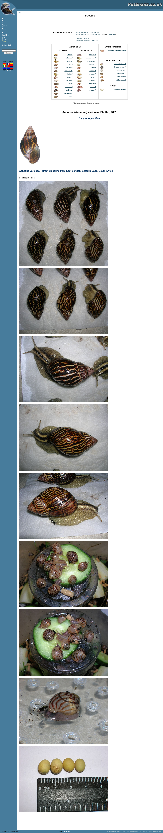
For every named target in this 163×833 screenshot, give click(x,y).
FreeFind (11, 55)
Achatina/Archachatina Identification (87, 40)
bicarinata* (92, 55)
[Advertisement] (89, 24)
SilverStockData (157, 831)
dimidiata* (92, 71)
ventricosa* (92, 90)
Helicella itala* (121, 70)
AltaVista (9, 70)
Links (3, 37)
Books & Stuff (6, 45)
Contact (4, 39)
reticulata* (69, 80)
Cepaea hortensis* (120, 64)
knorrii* (93, 77)
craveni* (70, 61)
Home (4, 19)
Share (19, 12)
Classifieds (5, 35)
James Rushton (111, 34)
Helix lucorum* (121, 76)
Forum (4, 41)
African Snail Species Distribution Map (88, 34)
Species (4, 23)
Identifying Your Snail (82, 38)
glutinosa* (69, 67)
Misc (3, 33)
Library (4, 31)
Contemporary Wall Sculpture (114, 831)
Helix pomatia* (121, 80)
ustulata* (93, 87)
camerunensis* (91, 58)
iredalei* (70, 74)
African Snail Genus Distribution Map (87, 32)
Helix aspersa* (121, 73)
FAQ (3, 27)
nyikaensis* (69, 77)
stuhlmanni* (69, 87)
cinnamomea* (91, 61)
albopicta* (69, 58)
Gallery (4, 29)
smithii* (70, 83)
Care (3, 21)
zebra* (70, 96)
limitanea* (92, 80)
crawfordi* (92, 64)
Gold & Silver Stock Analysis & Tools (132, 831)
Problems (5, 25)
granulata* (92, 74)
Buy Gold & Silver (147, 831)
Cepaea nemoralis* (120, 67)
